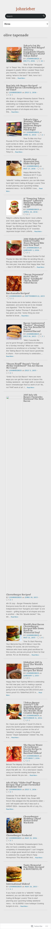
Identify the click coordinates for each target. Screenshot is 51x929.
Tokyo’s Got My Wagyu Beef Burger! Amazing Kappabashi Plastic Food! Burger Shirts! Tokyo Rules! (34, 50)
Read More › (22, 78)
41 (42, 61)
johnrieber (25, 9)
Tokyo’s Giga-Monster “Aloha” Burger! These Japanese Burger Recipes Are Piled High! (32, 124)
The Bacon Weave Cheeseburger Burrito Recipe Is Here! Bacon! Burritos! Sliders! (32, 749)
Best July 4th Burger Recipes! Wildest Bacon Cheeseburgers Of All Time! (23, 87)
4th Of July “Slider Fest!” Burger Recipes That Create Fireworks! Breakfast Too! (23, 784)
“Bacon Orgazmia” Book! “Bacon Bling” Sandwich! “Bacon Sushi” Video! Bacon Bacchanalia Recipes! (25, 284)
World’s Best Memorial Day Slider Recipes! (31, 161)
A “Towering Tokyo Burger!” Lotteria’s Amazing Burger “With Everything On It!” (34, 202)
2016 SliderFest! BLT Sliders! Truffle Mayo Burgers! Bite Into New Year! (34, 242)
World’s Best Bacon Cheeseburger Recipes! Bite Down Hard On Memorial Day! (33, 628)
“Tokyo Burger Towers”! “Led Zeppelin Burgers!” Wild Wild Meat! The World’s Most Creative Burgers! (33, 707)
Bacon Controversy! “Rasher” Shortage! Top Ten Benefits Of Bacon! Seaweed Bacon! (34, 327)
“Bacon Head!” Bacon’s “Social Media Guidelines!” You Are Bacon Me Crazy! (24, 366)
